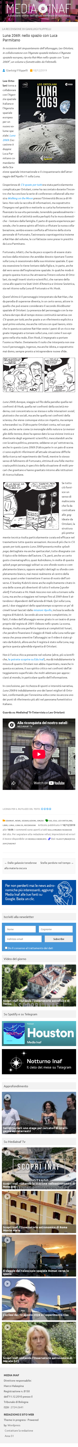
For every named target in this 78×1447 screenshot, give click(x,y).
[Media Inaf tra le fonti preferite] (39, 905)
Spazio (40, 820)
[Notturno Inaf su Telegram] (39, 1075)
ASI (50, 820)
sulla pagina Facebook (60, 829)
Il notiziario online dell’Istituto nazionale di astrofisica (39, 15)
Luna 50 (19, 825)
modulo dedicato (37, 838)
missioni (43, 610)
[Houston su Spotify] (39, 1047)
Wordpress (14, 1425)
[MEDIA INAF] (39, 12)
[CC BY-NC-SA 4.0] (46, 808)
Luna (11, 825)
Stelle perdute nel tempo (57, 862)
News (18, 820)
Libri (5, 825)
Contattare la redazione (19, 1430)
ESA (55, 820)
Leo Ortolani (65, 820)
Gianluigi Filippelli (17, 70)
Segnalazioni (29, 820)
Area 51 (9, 1435)
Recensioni (30, 825)
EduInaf (10, 820)
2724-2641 (17, 1407)
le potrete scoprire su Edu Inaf (26, 659)
